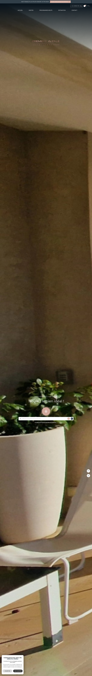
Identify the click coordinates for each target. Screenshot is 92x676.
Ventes (31, 10)
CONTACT (74, 10)
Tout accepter (17, 671)
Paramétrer (7, 671)
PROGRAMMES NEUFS (45, 10)
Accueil (20, 10)
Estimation (62, 10)
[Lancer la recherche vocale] (46, 411)
